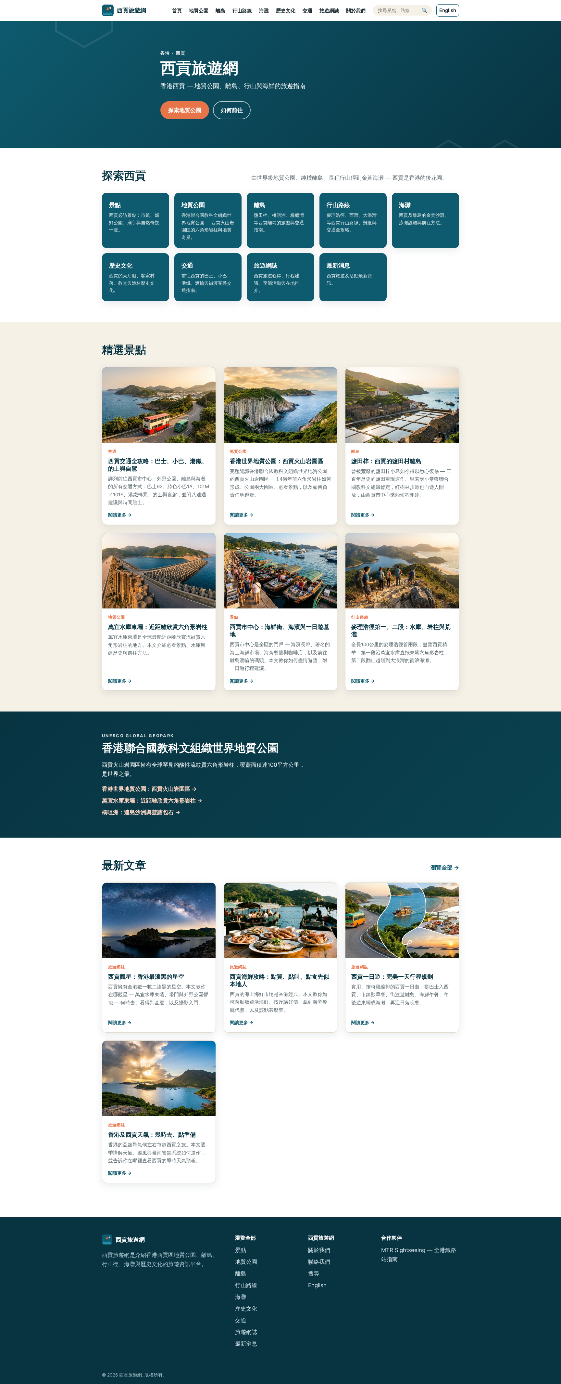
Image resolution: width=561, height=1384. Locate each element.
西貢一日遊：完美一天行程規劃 (392, 976)
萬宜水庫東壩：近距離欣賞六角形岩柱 (157, 626)
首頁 (177, 11)
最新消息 (246, 1343)
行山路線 (242, 11)
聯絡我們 (319, 1262)
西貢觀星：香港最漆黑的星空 (146, 976)
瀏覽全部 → (444, 867)
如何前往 (232, 110)
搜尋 (313, 1273)
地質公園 (198, 11)
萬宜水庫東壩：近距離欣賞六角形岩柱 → (152, 800)
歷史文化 (285, 11)
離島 (220, 11)
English (447, 10)
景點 (240, 1250)
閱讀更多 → (120, 514)
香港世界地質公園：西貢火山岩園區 (276, 460)
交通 (307, 11)
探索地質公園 (184, 110)
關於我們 (356, 11)
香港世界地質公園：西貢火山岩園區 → (149, 789)
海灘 (264, 11)
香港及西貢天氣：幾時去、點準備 (152, 1134)
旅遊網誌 (329, 11)
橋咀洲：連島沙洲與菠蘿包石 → (141, 812)
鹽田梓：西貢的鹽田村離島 (386, 460)
